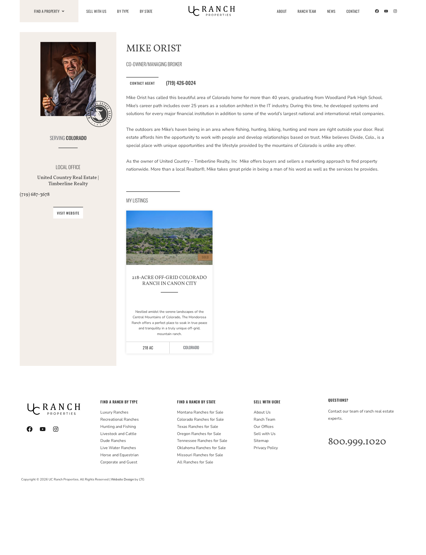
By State (146, 11)
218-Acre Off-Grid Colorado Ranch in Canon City (169, 280)
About (282, 11)
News (331, 11)
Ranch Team (307, 11)
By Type (123, 11)
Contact (353, 11)
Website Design (122, 479)
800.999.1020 (357, 442)
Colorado (76, 138)
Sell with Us (96, 11)
